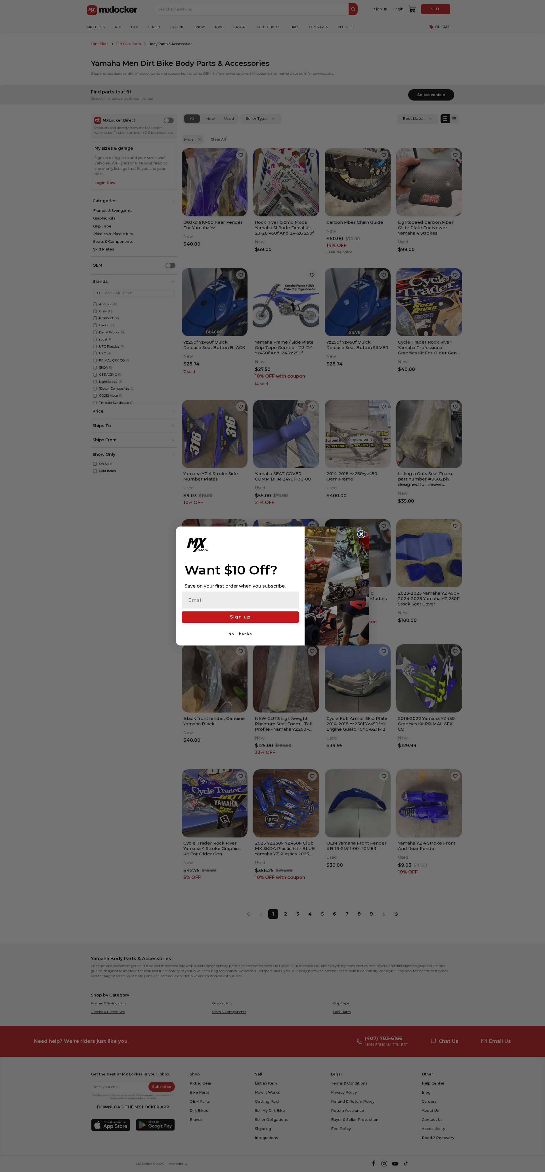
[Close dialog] (361, 534)
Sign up (240, 617)
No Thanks (240, 634)
